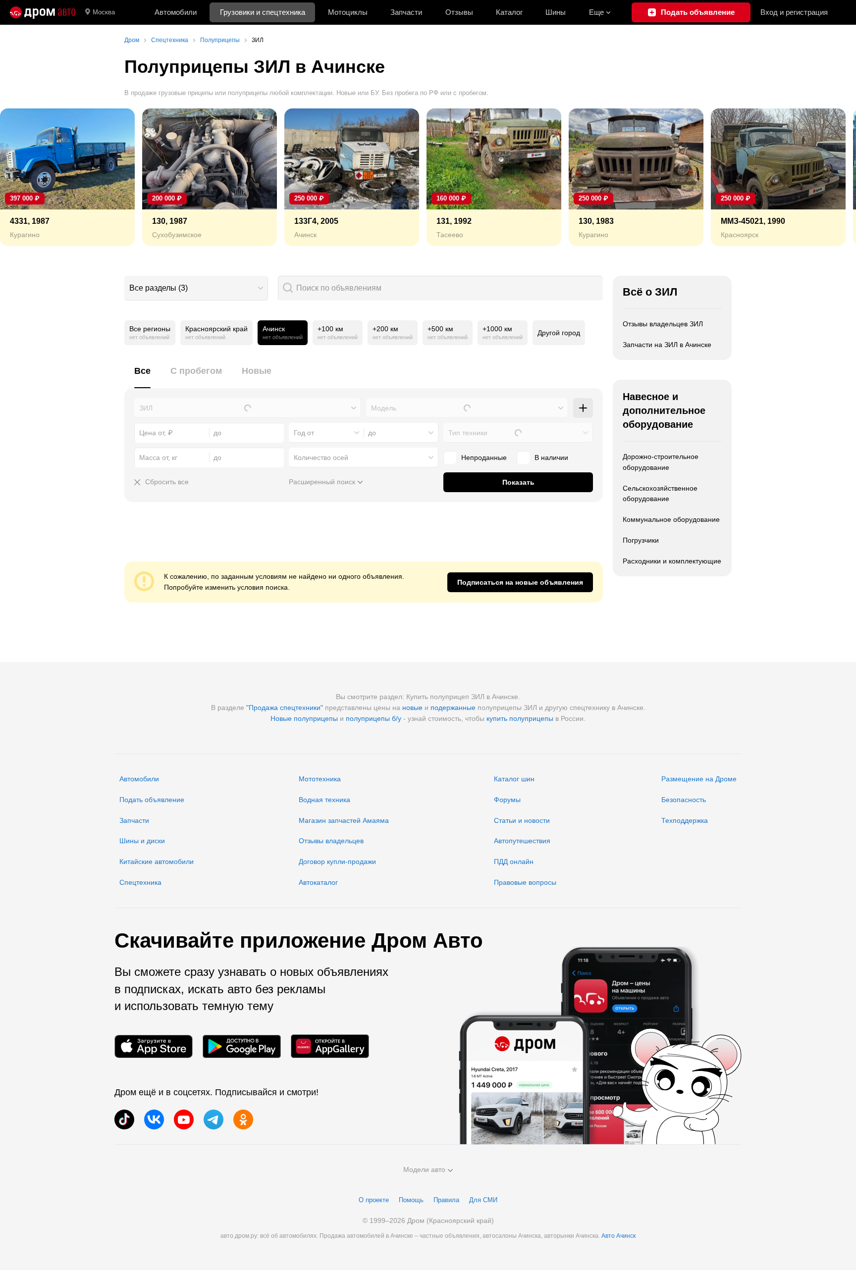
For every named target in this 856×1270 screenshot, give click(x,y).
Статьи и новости (522, 820)
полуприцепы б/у (373, 718)
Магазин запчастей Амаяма (344, 820)
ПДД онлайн (514, 861)
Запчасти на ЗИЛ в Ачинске (667, 345)
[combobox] (196, 288)
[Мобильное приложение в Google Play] (242, 1046)
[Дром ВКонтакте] (154, 1119)
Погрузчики (641, 540)
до (372, 433)
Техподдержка (684, 820)
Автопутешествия (522, 841)
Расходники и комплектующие (672, 561)
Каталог (509, 12)
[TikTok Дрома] (124, 1119)
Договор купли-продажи (337, 861)
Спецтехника (140, 882)
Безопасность (683, 800)
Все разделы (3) (158, 288)
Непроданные (484, 457)
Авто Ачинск (618, 1235)
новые (412, 707)
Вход (794, 12)
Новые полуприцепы (304, 718)
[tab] (142, 376)
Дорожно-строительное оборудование (660, 462)
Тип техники (467, 433)
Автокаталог (318, 882)
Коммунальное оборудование (671, 519)
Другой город (558, 333)
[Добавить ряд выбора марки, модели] (583, 408)
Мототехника (320, 779)
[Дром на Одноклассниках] (243, 1119)
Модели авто (424, 1169)
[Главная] (42, 12)
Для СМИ (483, 1200)
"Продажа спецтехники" (284, 707)
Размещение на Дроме (699, 779)
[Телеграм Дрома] (213, 1119)
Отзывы (459, 12)
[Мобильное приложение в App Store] (153, 1046)
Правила (446, 1200)
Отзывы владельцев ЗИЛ (663, 324)
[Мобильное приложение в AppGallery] (330, 1046)
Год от (304, 433)
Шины (555, 12)
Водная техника (324, 800)
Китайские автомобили (156, 861)
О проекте (374, 1200)
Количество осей (321, 457)
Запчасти (406, 12)
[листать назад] (29, 177)
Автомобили (176, 12)
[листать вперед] (826, 177)
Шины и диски (142, 841)
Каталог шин (514, 779)
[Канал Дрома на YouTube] (184, 1119)
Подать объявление (151, 800)
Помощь (411, 1200)
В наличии (551, 457)
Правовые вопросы (525, 882)
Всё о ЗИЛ (650, 292)
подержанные (453, 707)
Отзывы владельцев (331, 841)
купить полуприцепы (519, 718)
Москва (104, 12)
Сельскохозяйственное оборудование (660, 493)
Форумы (507, 800)
